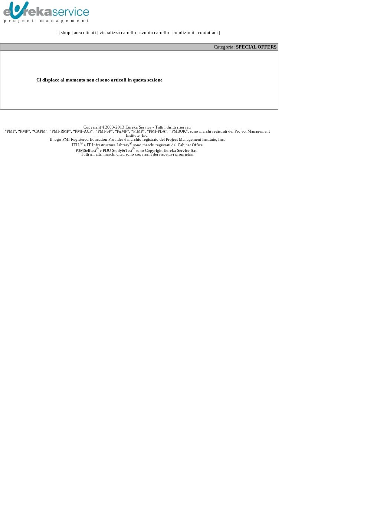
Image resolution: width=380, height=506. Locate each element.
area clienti (85, 32)
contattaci (208, 32)
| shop (65, 32)
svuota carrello (154, 32)
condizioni (183, 32)
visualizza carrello (117, 32)
